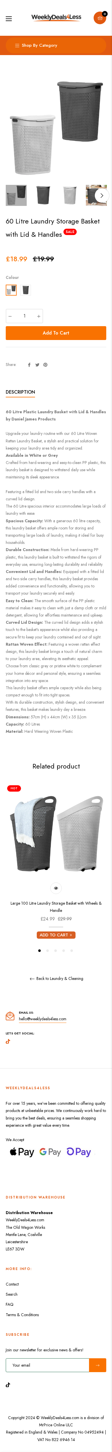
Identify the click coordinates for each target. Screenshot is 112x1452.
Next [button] (102, 195)
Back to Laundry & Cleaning (59, 978)
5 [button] (71, 950)
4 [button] (63, 950)
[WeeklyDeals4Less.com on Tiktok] (9, 1384)
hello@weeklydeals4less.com (42, 1019)
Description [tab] (20, 392)
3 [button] (55, 950)
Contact (12, 1284)
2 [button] (47, 950)
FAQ (9, 1304)
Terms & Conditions (22, 1315)
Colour (12, 277)
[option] (56, 868)
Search (12, 1294)
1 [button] (39, 950)
